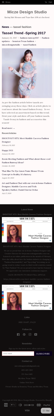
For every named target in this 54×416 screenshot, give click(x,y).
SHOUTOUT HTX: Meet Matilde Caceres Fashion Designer (27, 214)
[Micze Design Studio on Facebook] (18, 335)
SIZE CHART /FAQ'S (27, 322)
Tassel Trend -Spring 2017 (24, 33)
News (5, 27)
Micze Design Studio (27, 12)
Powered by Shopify (44, 400)
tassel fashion (29, 44)
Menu (7, 2)
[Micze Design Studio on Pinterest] (24, 335)
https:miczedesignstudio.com (34, 253)
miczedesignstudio (11, 44)
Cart (50, 2)
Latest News (27, 209)
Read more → (8, 128)
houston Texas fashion (23, 41)
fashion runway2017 (29, 38)
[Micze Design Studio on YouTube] (35, 335)
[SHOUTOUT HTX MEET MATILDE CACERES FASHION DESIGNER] (27, 309)
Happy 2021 (7, 150)
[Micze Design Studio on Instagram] (30, 335)
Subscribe (43, 353)
